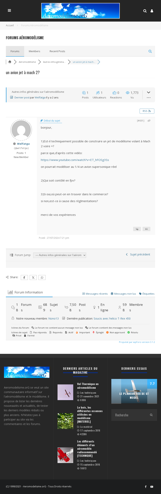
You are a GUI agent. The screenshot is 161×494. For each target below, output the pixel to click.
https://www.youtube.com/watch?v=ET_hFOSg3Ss (75, 160)
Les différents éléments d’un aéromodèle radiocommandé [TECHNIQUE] (87, 448)
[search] (151, 415)
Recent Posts (57, 51)
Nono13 (53, 318)
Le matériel (86, 426)
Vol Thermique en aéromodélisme (88, 385)
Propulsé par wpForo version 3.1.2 (136, 342)
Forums (15, 51)
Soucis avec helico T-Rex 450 (112, 318)
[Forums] (10, 61)
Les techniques (88, 392)
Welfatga (40, 97)
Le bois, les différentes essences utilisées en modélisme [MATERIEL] (90, 414)
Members (34, 51)
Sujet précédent (139, 254)
